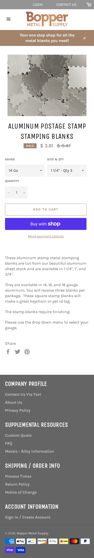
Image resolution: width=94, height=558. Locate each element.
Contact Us (66, 4)
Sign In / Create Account (27, 517)
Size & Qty (55, 159)
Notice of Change (21, 492)
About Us (13, 402)
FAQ (8, 443)
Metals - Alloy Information (29, 451)
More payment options (46, 236)
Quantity (12, 181)
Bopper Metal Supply (32, 533)
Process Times (18, 476)
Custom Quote (18, 435)
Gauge (10, 159)
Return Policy (17, 484)
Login (38, 4)
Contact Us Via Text (23, 394)
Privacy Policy (17, 410)
